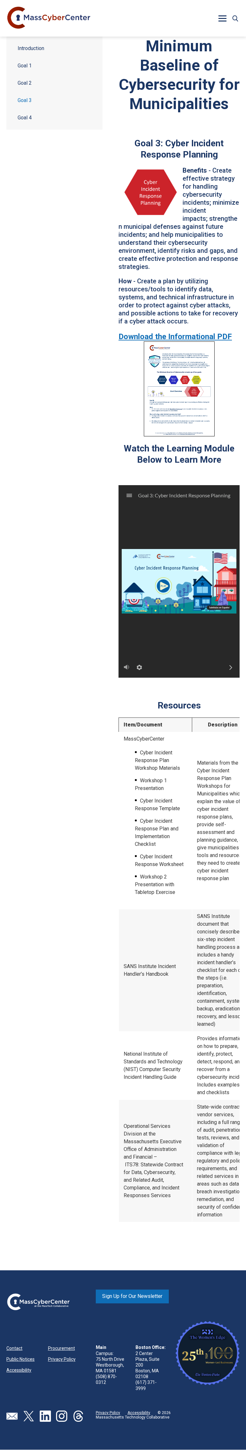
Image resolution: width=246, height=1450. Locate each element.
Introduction (31, 48)
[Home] (48, 18)
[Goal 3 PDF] (179, 388)
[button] (235, 18)
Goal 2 (25, 83)
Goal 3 (25, 100)
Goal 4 (25, 118)
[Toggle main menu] (222, 18)
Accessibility (18, 1370)
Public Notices (20, 1359)
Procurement (61, 1348)
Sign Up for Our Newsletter (132, 1296)
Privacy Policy (62, 1359)
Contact (14, 1348)
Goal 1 (25, 66)
